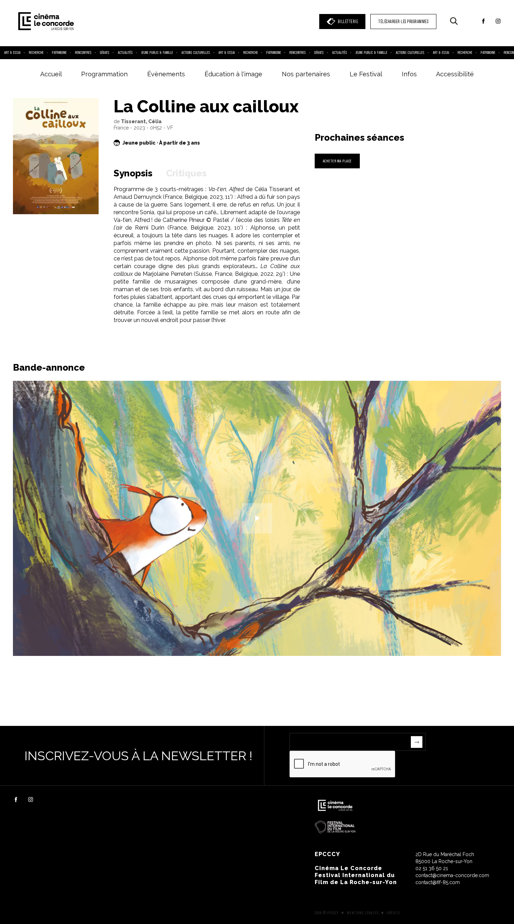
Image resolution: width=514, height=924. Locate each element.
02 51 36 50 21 (431, 868)
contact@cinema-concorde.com (452, 875)
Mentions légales (363, 913)
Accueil (51, 74)
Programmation (104, 74)
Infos (409, 74)
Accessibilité (455, 74)
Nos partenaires (306, 74)
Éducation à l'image (233, 74)
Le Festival (366, 74)
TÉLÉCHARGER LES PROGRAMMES (403, 21)
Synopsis (133, 173)
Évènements (166, 74)
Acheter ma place (337, 161)
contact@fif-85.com (437, 882)
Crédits (393, 913)
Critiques (186, 173)
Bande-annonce (49, 367)
